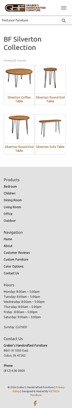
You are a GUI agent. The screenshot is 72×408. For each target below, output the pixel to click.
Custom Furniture (16, 259)
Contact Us (11, 273)
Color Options (13, 266)
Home (8, 239)
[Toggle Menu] (64, 7)
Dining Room (13, 200)
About (8, 246)
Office (8, 213)
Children (9, 193)
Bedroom (10, 186)
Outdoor (10, 220)
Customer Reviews (17, 252)
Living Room (12, 207)
